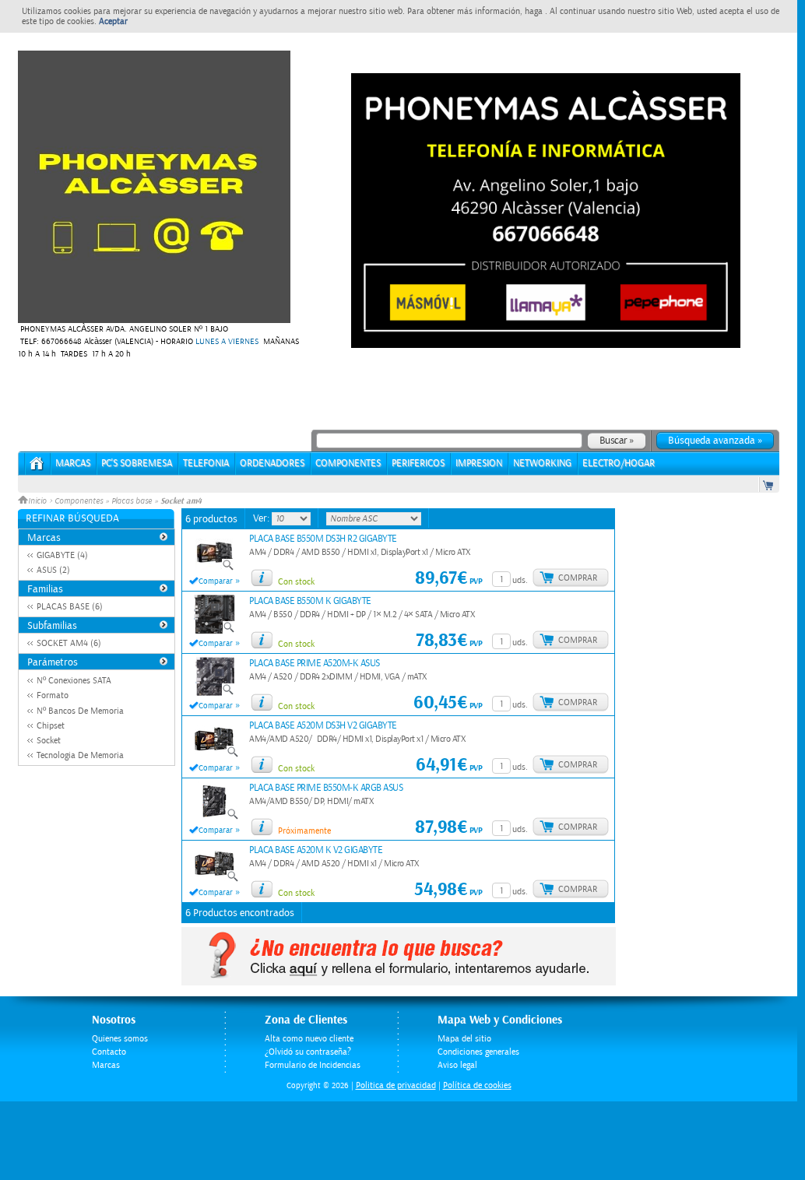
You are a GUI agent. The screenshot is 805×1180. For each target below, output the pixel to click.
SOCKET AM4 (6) (69, 643)
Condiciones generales (478, 1052)
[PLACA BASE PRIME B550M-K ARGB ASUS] (214, 817)
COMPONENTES (348, 463)
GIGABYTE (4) (62, 555)
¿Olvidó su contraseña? (308, 1052)
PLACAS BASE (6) (70, 607)
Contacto (109, 1052)
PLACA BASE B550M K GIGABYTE (310, 601)
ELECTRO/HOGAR (618, 463)
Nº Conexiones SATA (74, 681)
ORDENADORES (272, 463)
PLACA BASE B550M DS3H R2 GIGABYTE (323, 539)
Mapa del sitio (464, 1039)
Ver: (262, 518)
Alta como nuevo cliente (309, 1039)
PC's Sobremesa (136, 463)
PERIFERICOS (418, 463)
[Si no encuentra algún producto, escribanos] (398, 982)
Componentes (78, 501)
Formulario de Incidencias (312, 1065)
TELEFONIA (206, 463)
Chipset (51, 726)
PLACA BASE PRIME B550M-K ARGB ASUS (325, 788)
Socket (49, 741)
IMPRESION (478, 463)
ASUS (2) (53, 570)
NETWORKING (542, 463)
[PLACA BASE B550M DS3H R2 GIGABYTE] (214, 568)
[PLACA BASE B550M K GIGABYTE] (214, 630)
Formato (53, 695)
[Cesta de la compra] (769, 484)
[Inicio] (37, 468)
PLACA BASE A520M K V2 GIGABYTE (315, 850)
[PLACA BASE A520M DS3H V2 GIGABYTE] (214, 755)
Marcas (72, 463)
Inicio (38, 501)
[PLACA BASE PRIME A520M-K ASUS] (214, 693)
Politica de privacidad (396, 1085)
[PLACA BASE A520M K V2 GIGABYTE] (214, 879)
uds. (520, 580)
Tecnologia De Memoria (80, 755)
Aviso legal (457, 1065)
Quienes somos (120, 1039)
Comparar (216, 581)
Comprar (577, 578)
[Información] (261, 577)
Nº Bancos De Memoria (80, 711)
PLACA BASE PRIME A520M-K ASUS (314, 663)
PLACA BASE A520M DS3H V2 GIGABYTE (323, 726)
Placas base (131, 501)
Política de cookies (477, 1085)
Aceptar (113, 21)
